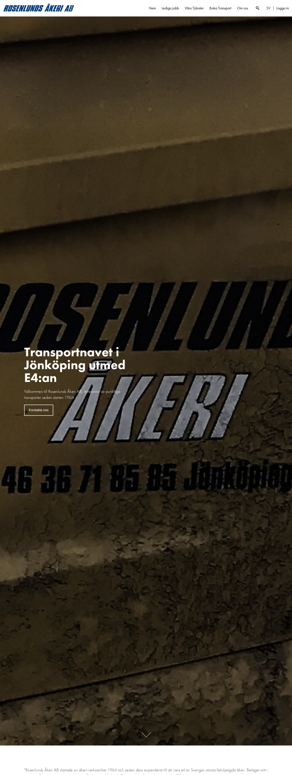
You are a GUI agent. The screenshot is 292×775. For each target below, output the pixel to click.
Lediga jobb (170, 8)
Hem (152, 8)
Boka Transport (220, 8)
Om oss (242, 8)
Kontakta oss (39, 410)
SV (268, 8)
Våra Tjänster (194, 8)
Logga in (282, 8)
